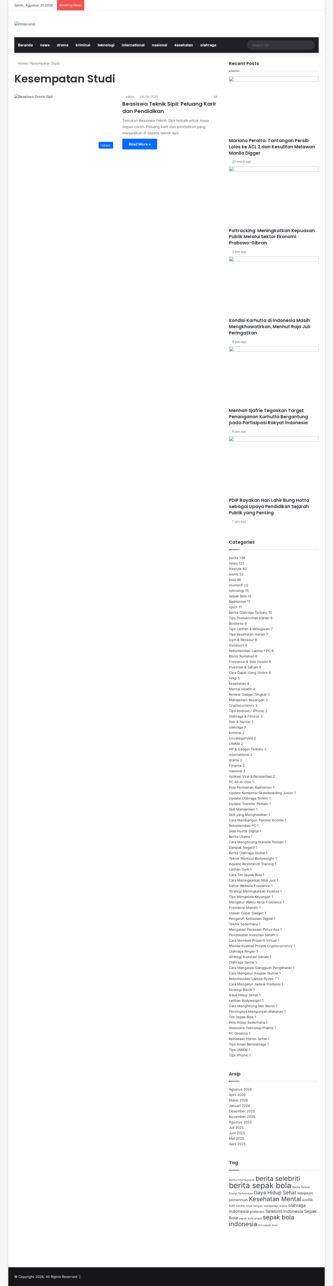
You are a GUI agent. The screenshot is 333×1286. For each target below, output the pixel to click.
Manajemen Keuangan (247, 700)
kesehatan (184, 45)
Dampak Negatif (242, 847)
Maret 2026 (238, 1100)
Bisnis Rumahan (241, 656)
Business (236, 623)
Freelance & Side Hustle (248, 662)
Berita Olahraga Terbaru (248, 612)
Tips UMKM (238, 1050)
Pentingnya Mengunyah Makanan (256, 1011)
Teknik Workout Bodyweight (251, 858)
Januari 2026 (239, 1106)
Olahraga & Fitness (244, 716)
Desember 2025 (242, 1111)
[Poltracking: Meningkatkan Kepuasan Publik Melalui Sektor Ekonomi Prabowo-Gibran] (274, 196)
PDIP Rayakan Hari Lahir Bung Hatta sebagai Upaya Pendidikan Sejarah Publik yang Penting (269, 506)
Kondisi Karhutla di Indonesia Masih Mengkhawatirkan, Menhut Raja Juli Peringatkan (269, 326)
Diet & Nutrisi (239, 722)
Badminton (237, 601)
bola (232, 580)
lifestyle (235, 569)
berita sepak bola (260, 1185)
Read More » (140, 144)
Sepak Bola (238, 596)
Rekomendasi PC (242, 825)
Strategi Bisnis (240, 989)
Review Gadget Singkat (248, 694)
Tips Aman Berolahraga (247, 1044)
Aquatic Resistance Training (251, 864)
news (45, 45)
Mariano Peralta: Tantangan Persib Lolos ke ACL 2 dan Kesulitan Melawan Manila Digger (272, 146)
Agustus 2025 (240, 1122)
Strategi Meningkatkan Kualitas (254, 891)
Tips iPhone (238, 1055)
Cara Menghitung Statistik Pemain (256, 842)
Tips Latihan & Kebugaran (249, 629)
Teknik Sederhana (243, 924)
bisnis (233, 574)
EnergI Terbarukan (241, 1193)
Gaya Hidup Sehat (243, 995)
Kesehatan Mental (275, 1199)
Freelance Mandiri (243, 907)
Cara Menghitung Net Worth (252, 1006)
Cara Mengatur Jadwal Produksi (254, 984)
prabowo (257, 1211)
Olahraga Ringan (242, 951)
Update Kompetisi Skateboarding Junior (261, 793)
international (133, 45)
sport (233, 607)
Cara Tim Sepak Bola (245, 875)
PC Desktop (238, 1033)
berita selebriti (277, 1178)
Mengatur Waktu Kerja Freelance (255, 902)
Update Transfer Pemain (248, 804)
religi (233, 678)
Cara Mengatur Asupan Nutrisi (253, 973)
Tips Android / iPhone (246, 711)
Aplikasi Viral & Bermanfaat (250, 776)
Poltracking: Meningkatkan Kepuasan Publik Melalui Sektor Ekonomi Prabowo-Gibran (272, 236)
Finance (235, 765)
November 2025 (242, 1116)
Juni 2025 (237, 1133)
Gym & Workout (241, 640)
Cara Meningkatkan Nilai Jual (252, 880)
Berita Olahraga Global (247, 853)
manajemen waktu (275, 1206)
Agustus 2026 (240, 1089)
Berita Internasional (241, 1180)
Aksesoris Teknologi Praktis (251, 1028)
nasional (159, 45)
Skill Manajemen (242, 809)
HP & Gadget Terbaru (246, 749)
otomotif (236, 585)
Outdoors (236, 645)
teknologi (106, 45)
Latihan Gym (239, 869)
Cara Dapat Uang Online (248, 672)
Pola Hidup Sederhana (247, 1022)
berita (233, 558)
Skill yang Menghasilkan (248, 815)
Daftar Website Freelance (249, 886)
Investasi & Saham (243, 667)
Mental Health (240, 689)
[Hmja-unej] (24, 24)
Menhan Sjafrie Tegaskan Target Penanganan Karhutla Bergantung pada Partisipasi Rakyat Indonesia (268, 416)
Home (22, 63)
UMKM (234, 744)
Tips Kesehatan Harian (247, 634)
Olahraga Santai (241, 962)
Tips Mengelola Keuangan (250, 897)
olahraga (208, 45)
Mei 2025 (236, 1138)
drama (62, 45)
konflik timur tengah (249, 1206)
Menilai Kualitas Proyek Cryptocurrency (260, 946)
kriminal (83, 45)
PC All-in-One (240, 782)
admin (129, 97)
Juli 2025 (236, 1127)
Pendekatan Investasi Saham (252, 935)
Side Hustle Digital (244, 831)
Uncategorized (241, 738)
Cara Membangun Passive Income (256, 820)
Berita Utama (239, 836)
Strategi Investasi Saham (249, 957)
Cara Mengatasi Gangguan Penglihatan (260, 968)
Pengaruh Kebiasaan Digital (251, 918)
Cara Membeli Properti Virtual (253, 940)
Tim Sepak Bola (241, 1017)
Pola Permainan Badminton (250, 787)
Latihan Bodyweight (245, 1000)
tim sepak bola (268, 1225)
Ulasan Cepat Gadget (246, 913)
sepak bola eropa (250, 1218)
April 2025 (237, 1144)
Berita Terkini (301, 1187)
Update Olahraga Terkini (248, 798)
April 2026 (237, 1095)
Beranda (25, 45)
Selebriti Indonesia (284, 1211)
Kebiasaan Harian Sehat (248, 1039)
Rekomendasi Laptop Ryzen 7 (253, 979)
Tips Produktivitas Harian (249, 618)
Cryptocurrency (241, 705)
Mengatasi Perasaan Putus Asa (254, 929)
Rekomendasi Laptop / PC (250, 651)
